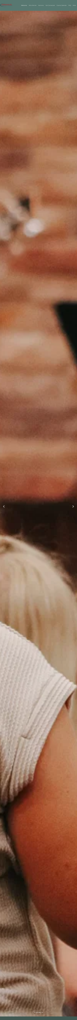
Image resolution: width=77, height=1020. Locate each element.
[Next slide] (73, 506)
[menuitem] (24, 5)
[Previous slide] (3, 506)
